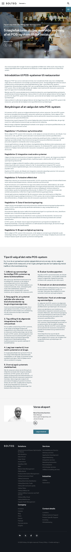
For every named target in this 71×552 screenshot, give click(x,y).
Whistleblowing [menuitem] (47, 522)
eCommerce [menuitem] (22, 461)
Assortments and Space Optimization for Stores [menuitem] (29, 451)
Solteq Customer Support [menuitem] (50, 515)
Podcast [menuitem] (20, 521)
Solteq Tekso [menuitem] (22, 488)
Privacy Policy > (44, 542)
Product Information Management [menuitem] (28, 473)
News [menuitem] (19, 516)
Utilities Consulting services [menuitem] (51, 469)
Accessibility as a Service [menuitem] (50, 450)
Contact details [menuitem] (48, 509)
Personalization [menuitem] (47, 465)
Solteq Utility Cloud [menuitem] (24, 497)
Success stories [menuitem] (23, 523)
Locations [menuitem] (45, 512)
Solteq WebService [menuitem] (24, 499)
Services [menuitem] (46, 446)
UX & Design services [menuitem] (49, 467)
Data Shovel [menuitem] (22, 457)
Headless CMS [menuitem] (22, 464)
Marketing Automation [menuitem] (49, 462)
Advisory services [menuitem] (47, 452)
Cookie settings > (54, 542)
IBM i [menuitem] (19, 466)
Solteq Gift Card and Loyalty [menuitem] (26, 486)
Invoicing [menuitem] (45, 520)
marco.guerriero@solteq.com (42, 417)
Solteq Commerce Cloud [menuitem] (25, 476)
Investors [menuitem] (21, 508)
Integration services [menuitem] (48, 460)
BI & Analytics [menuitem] (22, 454)
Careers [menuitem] (20, 511)
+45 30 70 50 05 (38, 419)
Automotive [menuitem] (46, 482)
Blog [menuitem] (19, 513)
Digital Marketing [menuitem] (47, 457)
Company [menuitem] (22, 505)
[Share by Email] (19, 45)
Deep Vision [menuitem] (21, 459)
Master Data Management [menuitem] (26, 469)
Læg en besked (41, 432)
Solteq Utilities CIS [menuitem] (23, 490)
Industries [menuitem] (46, 476)
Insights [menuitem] (20, 525)
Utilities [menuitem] (44, 480)
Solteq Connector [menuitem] (23, 478)
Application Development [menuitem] (50, 455)
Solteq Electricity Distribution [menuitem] (27, 481)
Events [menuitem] (20, 518)
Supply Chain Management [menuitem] (26, 502)
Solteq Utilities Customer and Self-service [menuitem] (28, 493)
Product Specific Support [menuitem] (50, 517)
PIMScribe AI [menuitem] (22, 471)
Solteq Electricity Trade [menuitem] (25, 483)
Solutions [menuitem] (22, 446)
